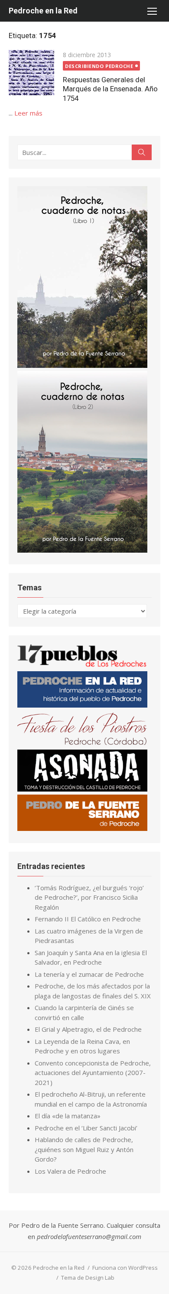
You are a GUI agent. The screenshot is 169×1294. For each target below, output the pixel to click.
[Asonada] (82, 789)
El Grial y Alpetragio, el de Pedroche (88, 1029)
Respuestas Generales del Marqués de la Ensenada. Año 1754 (110, 88)
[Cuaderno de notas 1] (82, 365)
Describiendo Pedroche (99, 66)
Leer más (28, 113)
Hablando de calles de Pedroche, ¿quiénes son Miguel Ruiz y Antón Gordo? (84, 1149)
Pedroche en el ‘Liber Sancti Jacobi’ (86, 1127)
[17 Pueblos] (82, 665)
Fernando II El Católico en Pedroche (88, 918)
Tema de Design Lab (87, 1277)
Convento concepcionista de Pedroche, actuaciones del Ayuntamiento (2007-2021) (93, 1073)
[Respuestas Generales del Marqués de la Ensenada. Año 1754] (31, 72)
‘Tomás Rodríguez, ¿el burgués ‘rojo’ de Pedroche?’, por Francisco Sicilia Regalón (89, 897)
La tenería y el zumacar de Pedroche (89, 974)
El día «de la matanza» (68, 1115)
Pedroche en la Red (43, 10)
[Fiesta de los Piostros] (82, 743)
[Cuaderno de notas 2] (82, 550)
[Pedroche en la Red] (82, 705)
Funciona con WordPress (125, 1267)
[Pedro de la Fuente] (82, 828)
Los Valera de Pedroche (70, 1171)
